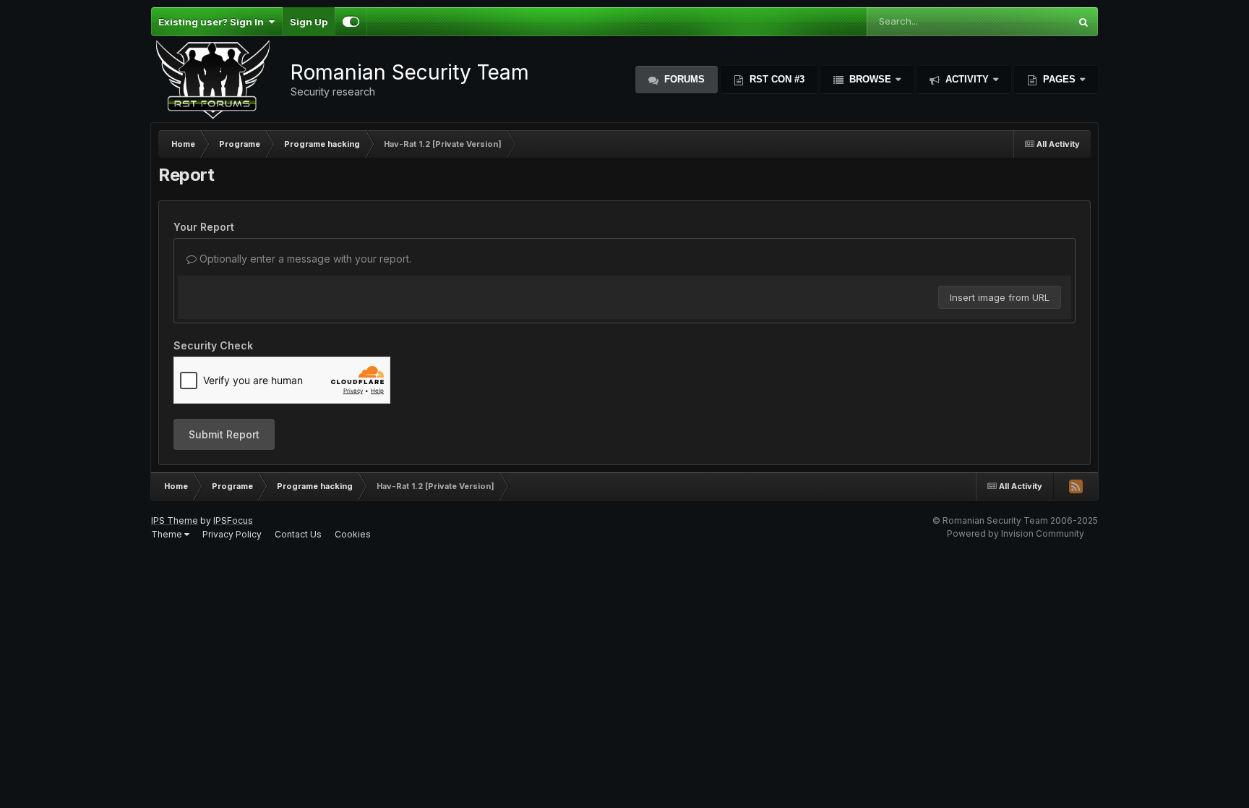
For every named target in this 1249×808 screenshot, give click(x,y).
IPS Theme (174, 520)
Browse (870, 79)
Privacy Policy (232, 534)
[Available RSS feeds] (1075, 486)
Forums (683, 79)
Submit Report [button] (224, 434)
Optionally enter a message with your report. (304, 258)
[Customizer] (350, 21)
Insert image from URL (1000, 297)
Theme (167, 534)
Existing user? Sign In (213, 21)
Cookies (353, 534)
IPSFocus (233, 520)
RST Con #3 (775, 79)
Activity (967, 79)
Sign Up (308, 21)
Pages (1059, 79)
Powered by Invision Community (1015, 533)
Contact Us (298, 534)
